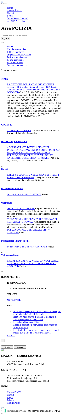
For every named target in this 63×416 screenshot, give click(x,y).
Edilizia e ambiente (16, 52)
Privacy (10, 400)
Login (10, 15)
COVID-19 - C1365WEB (19, 130)
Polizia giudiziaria (15, 60)
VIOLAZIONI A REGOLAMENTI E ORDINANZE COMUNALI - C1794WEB (32, 220)
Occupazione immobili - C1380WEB (24, 194)
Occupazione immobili (12, 188)
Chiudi (7, 347)
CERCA (5, 39)
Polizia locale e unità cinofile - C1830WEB (27, 246)
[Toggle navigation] (5, 3)
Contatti (10, 13)
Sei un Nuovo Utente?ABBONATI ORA (17, 19)
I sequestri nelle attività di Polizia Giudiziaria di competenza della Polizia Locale (34, 318)
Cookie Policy (13, 403)
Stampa (20, 347)
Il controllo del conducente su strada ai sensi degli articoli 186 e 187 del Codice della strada (36, 331)
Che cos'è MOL (14, 10)
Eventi (4, 169)
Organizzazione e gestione (19, 54)
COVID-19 (6, 124)
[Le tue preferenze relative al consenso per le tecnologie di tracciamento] (15, 411)
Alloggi (4, 78)
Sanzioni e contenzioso (17, 65)
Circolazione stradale (16, 49)
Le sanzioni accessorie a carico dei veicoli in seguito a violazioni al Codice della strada (37, 312)
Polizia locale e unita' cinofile (15, 241)
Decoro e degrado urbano (14, 141)
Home (10, 7)
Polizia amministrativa (17, 57)
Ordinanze (6, 203)
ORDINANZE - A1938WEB (21, 208)
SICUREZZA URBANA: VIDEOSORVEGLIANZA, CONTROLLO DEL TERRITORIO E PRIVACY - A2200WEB (33, 263)
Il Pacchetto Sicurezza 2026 (26, 322)
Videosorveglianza (10, 255)
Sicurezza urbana (15, 62)
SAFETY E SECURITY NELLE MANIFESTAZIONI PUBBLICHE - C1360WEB (33, 176)
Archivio (11, 335)
